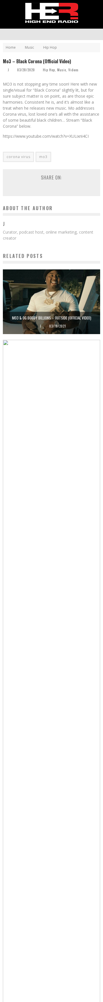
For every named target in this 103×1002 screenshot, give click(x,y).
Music (61, 70)
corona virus (18, 156)
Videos (73, 70)
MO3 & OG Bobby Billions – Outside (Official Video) (51, 318)
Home (11, 47)
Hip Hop (49, 70)
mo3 (43, 156)
